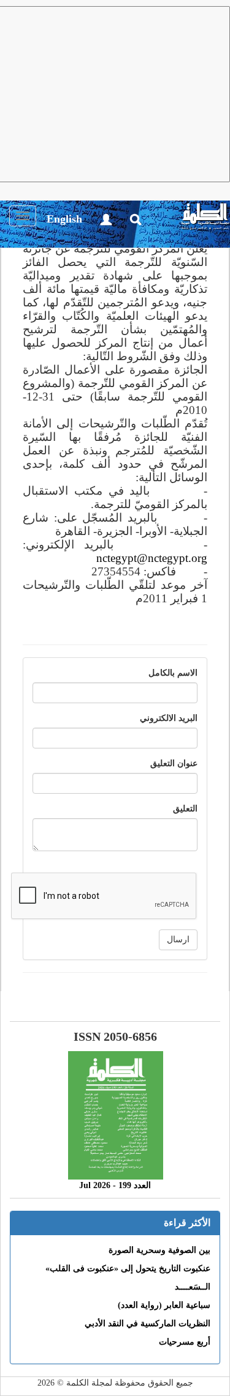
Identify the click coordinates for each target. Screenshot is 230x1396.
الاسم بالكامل (172, 673)
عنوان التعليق (173, 763)
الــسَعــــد (192, 1286)
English (64, 219)
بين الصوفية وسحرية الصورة (159, 1250)
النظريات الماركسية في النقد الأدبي (147, 1323)
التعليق (185, 808)
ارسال (178, 939)
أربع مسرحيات (184, 1341)
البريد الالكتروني (168, 718)
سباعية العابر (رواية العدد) (164, 1305)
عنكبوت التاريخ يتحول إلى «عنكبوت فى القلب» (127, 1268)
